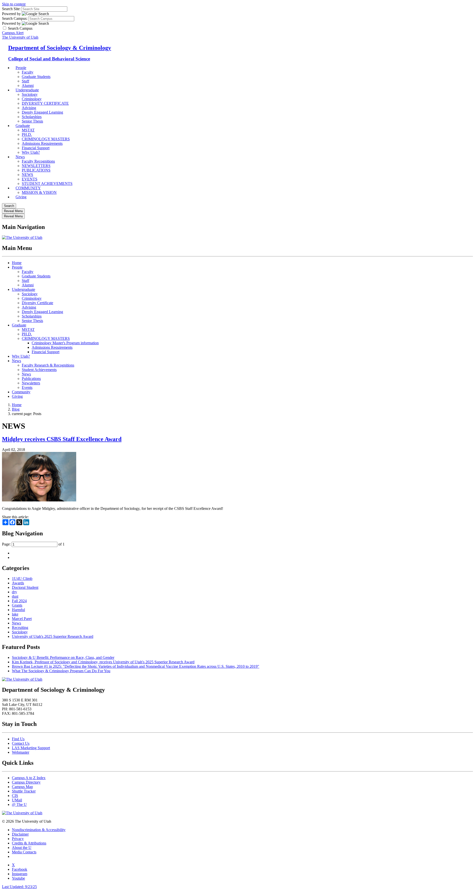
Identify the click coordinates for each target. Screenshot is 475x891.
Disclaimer (20, 834)
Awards (18, 583)
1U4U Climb (22, 578)
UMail (17, 800)
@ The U (19, 804)
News (20, 157)
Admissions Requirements (42, 143)
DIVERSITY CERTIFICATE (45, 103)
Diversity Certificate (37, 303)
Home (17, 263)
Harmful (18, 610)
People (21, 68)
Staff (25, 280)
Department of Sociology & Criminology (59, 48)
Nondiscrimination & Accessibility (39, 830)
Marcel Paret (22, 619)
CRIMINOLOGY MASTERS (46, 139)
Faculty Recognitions (38, 161)
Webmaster (20, 752)
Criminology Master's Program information (65, 343)
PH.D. (27, 134)
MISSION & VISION (39, 192)
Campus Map (22, 787)
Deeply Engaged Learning (42, 112)
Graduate (23, 126)
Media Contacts (24, 852)
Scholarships (32, 316)
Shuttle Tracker (24, 791)
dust (15, 596)
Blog (16, 409)
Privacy (18, 839)
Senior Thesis (32, 321)
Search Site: (11, 9)
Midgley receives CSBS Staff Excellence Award (61, 439)
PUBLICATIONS (36, 170)
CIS (15, 795)
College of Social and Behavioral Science (49, 58)
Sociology (30, 94)
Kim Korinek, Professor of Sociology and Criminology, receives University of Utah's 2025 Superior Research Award (103, 662)
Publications (31, 378)
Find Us (18, 739)
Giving (21, 197)
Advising (29, 108)
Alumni (28, 285)
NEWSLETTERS (36, 166)
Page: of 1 (33, 544)
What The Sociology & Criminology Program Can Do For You (61, 671)
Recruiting (20, 627)
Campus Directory (26, 782)
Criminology (32, 99)
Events (27, 387)
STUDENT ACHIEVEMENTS (47, 183)
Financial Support (35, 148)
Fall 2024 (19, 601)
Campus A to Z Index (29, 778)
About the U (21, 847)
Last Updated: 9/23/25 (19, 887)
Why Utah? (31, 152)
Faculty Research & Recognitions (48, 365)
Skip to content (13, 4)
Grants (17, 605)
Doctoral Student (25, 587)
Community (21, 392)
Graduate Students (36, 76)
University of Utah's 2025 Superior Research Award (52, 636)
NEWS (27, 175)
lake (15, 614)
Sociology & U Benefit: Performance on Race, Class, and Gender (63, 657)
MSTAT (28, 130)
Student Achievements (39, 370)
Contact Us (20, 743)
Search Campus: (14, 18)
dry (14, 592)
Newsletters (31, 383)
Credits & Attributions (29, 843)
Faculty (27, 72)
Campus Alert (13, 33)
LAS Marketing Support (31, 748)
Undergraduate (27, 90)
